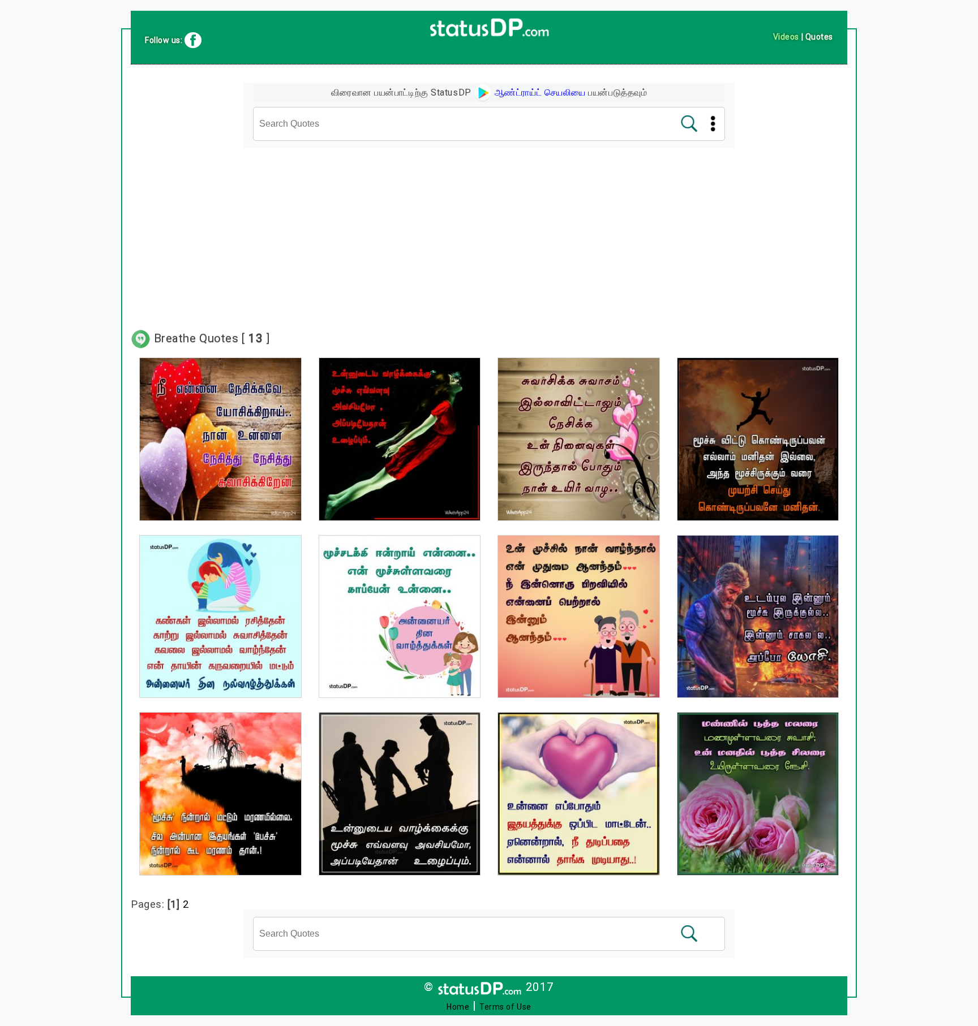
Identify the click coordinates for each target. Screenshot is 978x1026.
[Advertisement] (489, 232)
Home (458, 1006)
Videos (786, 36)
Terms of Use (505, 1006)
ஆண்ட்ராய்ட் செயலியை (539, 92)
